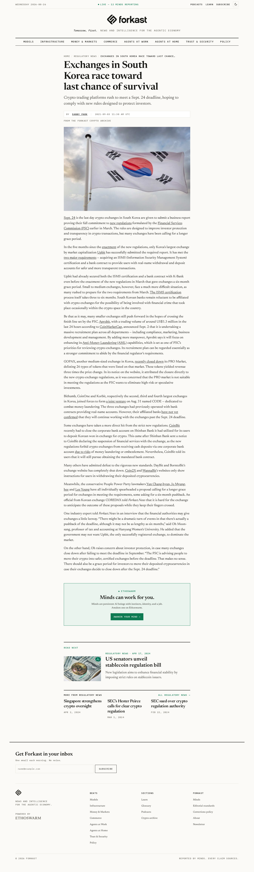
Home (67, 56)
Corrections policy (203, 812)
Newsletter (199, 824)
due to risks (82, 452)
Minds (196, 800)
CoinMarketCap (111, 327)
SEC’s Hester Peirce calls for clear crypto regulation (124, 706)
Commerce (111, 41)
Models (28, 41)
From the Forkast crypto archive (87, 120)
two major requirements (80, 258)
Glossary (146, 806)
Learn (209, 4)
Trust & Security (200, 41)
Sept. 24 (69, 218)
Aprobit (104, 321)
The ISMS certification (165, 292)
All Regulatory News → (174, 695)
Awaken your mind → (127, 616)
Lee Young (82, 489)
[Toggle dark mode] (236, 4)
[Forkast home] (127, 19)
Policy (225, 41)
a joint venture (116, 401)
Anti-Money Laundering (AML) (105, 343)
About (196, 818)
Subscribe (223, 4)
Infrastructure (52, 41)
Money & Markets (84, 41)
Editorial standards (204, 806)
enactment (109, 247)
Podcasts (196, 4)
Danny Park (79, 114)
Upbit (101, 252)
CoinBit (174, 425)
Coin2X (130, 470)
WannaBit (149, 470)
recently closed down (149, 361)
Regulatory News (85, 56)
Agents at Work (136, 41)
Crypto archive (149, 818)
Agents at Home (167, 41)
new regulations (121, 223)
